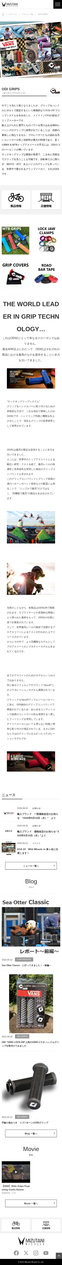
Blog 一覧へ (31, 1133)
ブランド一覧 (27, 14)
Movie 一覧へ (31, 1203)
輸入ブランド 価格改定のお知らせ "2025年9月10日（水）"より (38, 833)
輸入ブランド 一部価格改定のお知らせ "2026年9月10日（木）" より (37, 816)
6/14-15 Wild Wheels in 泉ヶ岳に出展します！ (37, 851)
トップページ (11, 14)
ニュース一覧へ (31, 866)
